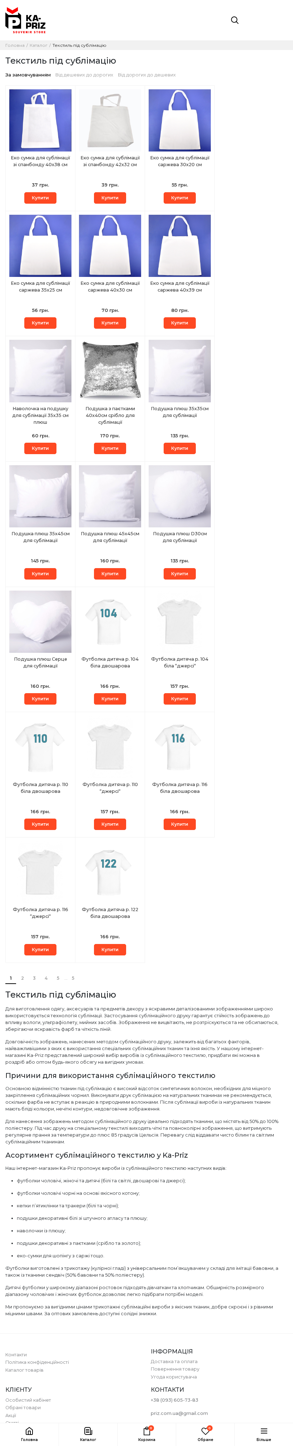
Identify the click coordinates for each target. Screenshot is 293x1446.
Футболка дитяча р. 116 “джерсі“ (40, 913)
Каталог (39, 45)
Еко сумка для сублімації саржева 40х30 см (110, 286)
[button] (88, 1434)
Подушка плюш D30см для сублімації (180, 537)
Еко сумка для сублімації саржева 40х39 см (179, 286)
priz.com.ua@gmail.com (179, 1413)
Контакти (16, 1354)
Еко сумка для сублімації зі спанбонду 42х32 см (110, 161)
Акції (10, 1415)
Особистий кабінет (28, 1400)
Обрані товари (23, 1407)
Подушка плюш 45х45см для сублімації (110, 537)
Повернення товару (175, 1369)
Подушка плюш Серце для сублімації (40, 662)
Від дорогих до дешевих (147, 75)
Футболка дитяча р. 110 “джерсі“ (110, 788)
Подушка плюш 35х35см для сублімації (180, 412)
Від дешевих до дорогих (84, 75)
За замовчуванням (28, 75)
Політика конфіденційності (37, 1362)
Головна (15, 45)
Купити (40, 197)
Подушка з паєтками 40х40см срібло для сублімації (110, 415)
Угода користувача (174, 1377)
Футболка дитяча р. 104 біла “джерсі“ (179, 662)
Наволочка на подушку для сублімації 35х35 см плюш (40, 415)
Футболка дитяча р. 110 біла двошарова (40, 788)
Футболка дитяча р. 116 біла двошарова (180, 788)
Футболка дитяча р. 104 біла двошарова (110, 662)
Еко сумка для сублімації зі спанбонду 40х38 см (40, 161)
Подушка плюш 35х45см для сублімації (40, 537)
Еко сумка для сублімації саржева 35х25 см (40, 286)
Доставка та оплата (174, 1361)
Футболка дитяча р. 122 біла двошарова (110, 913)
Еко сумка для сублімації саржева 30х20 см (179, 161)
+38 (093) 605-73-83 (174, 1400)
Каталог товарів (24, 1370)
